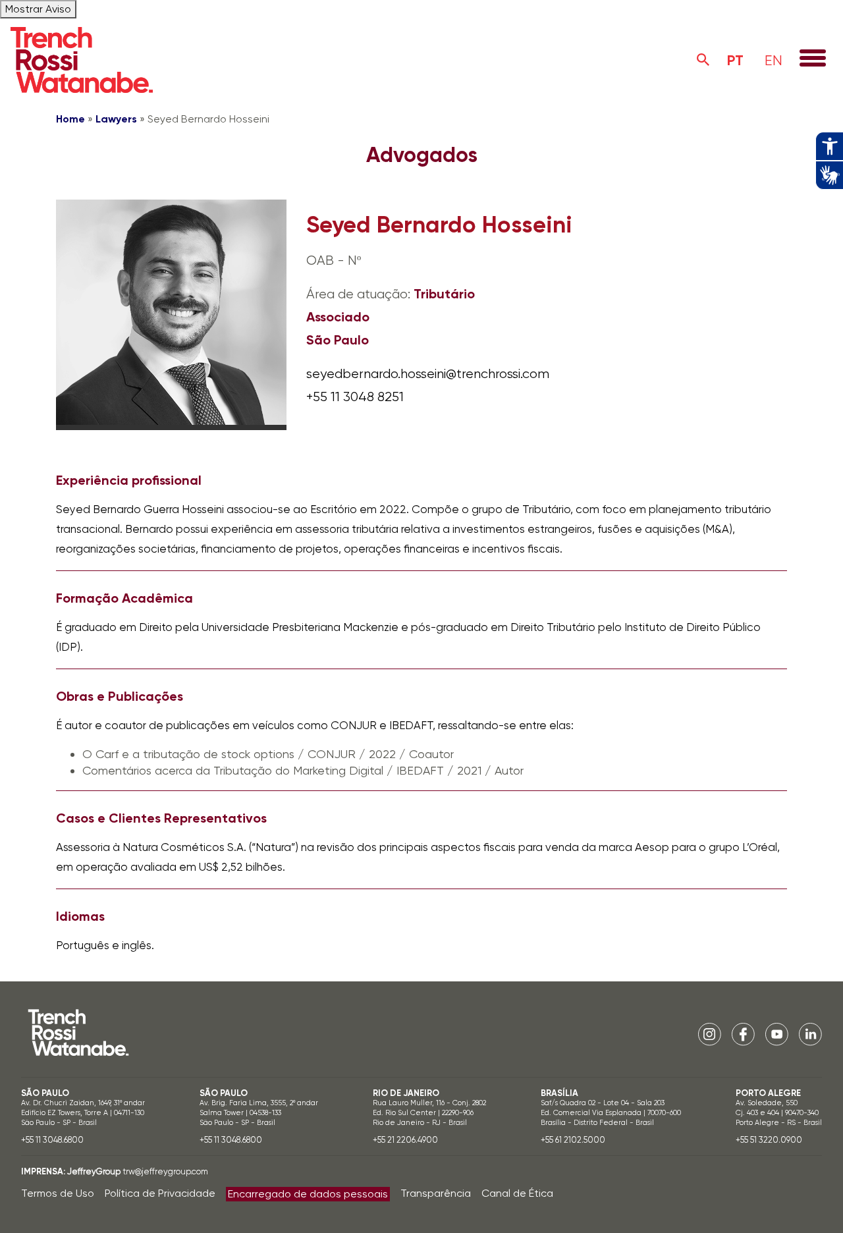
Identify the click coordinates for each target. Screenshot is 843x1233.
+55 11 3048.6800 (52, 1140)
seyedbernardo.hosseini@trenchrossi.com (427, 373)
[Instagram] (709, 1034)
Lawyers (116, 119)
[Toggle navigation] (812, 59)
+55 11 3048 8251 (355, 396)
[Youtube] (776, 1034)
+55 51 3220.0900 (769, 1140)
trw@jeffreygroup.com (165, 1171)
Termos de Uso (57, 1193)
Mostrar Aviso (38, 9)
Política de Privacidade (160, 1193)
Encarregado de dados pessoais (308, 1194)
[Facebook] (743, 1034)
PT (735, 60)
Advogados (421, 154)
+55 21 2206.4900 (405, 1140)
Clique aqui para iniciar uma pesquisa (703, 60)
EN (773, 60)
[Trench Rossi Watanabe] (82, 60)
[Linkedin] (810, 1034)
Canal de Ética (517, 1193)
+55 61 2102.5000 (573, 1140)
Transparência (435, 1193)
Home (70, 119)
